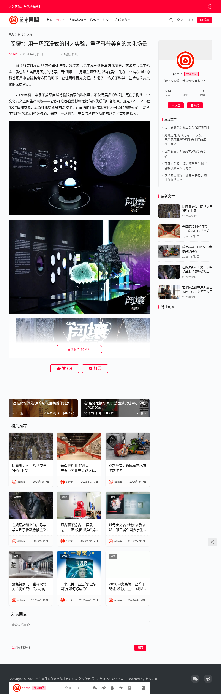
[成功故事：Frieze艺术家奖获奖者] (128, 446)
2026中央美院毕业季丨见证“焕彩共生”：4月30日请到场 (127, 586)
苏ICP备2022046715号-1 (109, 679)
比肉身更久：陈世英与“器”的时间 (29, 468)
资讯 (59, 20)
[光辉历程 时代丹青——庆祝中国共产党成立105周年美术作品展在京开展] (79, 446)
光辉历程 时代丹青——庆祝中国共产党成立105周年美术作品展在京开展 (79, 468)
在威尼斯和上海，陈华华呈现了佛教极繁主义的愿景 (29, 527)
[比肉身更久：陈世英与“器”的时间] (31, 446)
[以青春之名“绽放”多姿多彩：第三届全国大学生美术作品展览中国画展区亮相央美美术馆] (128, 505)
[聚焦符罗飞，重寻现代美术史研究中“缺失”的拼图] (31, 564)
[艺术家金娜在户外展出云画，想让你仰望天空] (169, 292)
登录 (180, 20)
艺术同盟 (151, 679)
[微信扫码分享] (95, 688)
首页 (50, 20)
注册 (191, 20)
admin (13, 54)
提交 (140, 647)
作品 (93, 20)
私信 (196, 105)
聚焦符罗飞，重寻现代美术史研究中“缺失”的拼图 (30, 586)
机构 (106, 20)
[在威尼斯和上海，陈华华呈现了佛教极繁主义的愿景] (31, 505)
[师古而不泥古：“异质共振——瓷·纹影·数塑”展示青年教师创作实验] (79, 505)
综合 (16, 438)
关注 (177, 105)
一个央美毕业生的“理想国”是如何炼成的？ (78, 586)
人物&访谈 (76, 20)
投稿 (206, 19)
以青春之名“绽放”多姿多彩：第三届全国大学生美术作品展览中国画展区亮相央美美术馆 (127, 527)
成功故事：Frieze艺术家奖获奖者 (127, 468)
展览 (67, 54)
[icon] (195, 679)
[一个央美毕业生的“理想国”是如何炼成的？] (79, 564)
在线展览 (121, 20)
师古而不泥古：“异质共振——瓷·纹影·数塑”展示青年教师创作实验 (78, 527)
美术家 (17, 497)
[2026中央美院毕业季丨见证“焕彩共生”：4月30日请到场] (128, 564)
